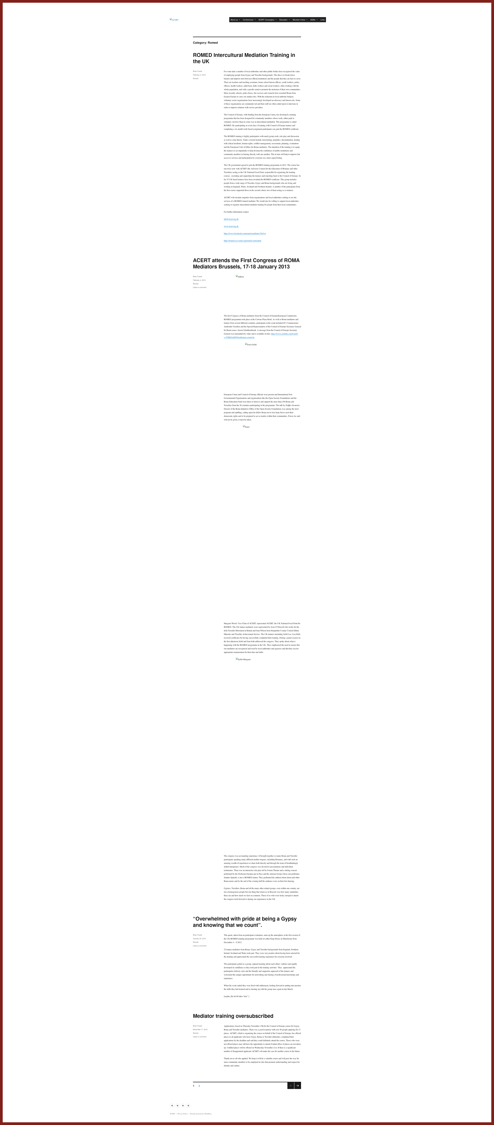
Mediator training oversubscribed (233, 1015)
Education (283, 19)
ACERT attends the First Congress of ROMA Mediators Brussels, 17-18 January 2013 (246, 263)
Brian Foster (197, 71)
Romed (195, 78)
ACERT (172, 1114)
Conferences (248, 19)
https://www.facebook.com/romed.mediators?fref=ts (245, 233)
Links (322, 19)
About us (234, 19)
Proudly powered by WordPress (201, 1114)
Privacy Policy (183, 1114)
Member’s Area (299, 19)
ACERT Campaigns (266, 19)
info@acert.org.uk (231, 219)
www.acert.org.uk (231, 226)
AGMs (312, 19)
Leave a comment (199, 287)
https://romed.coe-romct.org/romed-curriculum (242, 240)
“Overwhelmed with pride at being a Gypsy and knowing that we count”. (245, 921)
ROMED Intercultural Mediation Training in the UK (244, 58)
